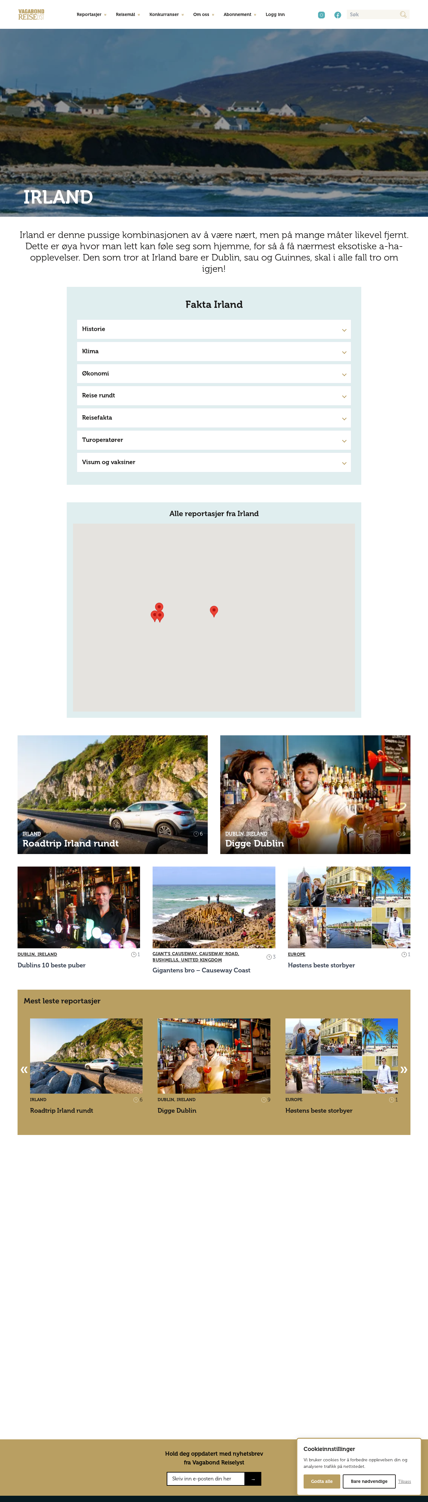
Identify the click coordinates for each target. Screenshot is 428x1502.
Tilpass (404, 1481)
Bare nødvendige (369, 1481)
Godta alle (322, 1481)
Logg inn (275, 14)
